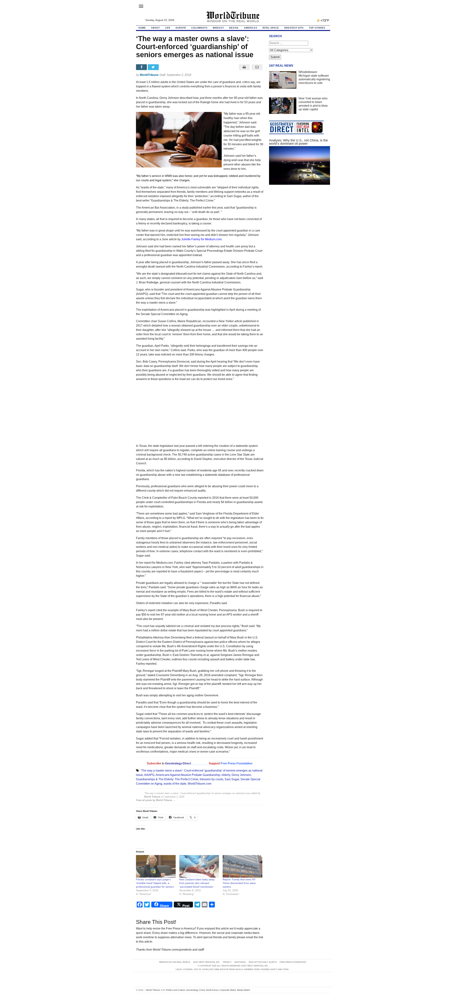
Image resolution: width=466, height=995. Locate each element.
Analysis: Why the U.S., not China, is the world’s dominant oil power (298, 142)
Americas (250, 28)
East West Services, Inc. (206, 962)
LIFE (167, 28)
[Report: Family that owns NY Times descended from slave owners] (242, 866)
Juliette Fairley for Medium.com (201, 239)
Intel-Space (270, 28)
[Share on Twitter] (154, 67)
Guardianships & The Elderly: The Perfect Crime (167, 779)
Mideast (218, 28)
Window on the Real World (174, 962)
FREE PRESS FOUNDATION (293, 962)
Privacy (227, 962)
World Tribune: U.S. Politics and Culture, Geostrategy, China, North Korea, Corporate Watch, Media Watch (197, 990)
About (155, 28)
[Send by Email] (257, 67)
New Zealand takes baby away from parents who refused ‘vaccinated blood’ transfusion (197, 883)
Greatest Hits (294, 28)
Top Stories (317, 28)
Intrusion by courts (211, 779)
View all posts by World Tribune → (155, 800)
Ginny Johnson (241, 774)
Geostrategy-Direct (177, 763)
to (163, 763)
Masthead (240, 962)
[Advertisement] (200, 413)
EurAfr (181, 28)
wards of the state (175, 783)
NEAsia (234, 28)
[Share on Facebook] (142, 67)
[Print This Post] (244, 67)
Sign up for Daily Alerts (263, 962)
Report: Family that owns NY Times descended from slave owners (239, 883)
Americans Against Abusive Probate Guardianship (188, 774)
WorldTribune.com (199, 783)
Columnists (199, 28)
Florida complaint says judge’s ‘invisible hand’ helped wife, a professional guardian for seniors (155, 883)
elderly (226, 774)
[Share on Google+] (165, 67)
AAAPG (149, 774)
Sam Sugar (232, 779)
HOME (142, 28)
